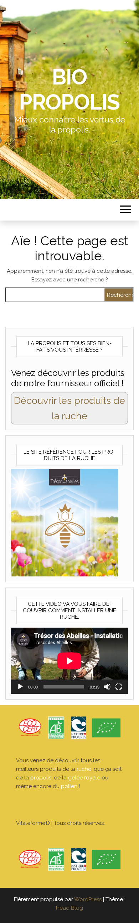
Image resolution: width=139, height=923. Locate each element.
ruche (84, 769)
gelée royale (84, 777)
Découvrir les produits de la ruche (69, 408)
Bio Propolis (69, 89)
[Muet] (107, 686)
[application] (69, 661)
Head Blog (69, 908)
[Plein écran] (118, 686)
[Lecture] (20, 686)
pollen (69, 786)
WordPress (88, 899)
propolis (40, 777)
